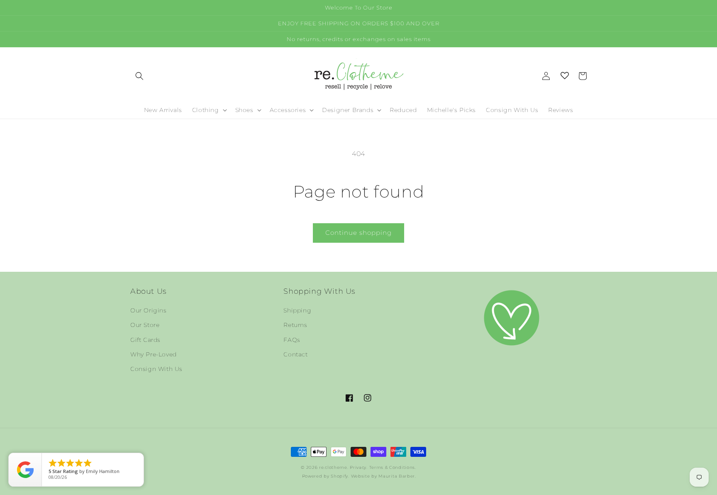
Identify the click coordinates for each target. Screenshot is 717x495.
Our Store (144, 325)
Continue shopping (358, 233)
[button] (139, 76)
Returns (295, 325)
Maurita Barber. (397, 476)
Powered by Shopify (325, 476)
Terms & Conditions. (392, 467)
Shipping (297, 310)
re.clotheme (333, 467)
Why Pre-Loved (153, 354)
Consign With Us (156, 369)
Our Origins (148, 310)
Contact (295, 354)
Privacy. (359, 467)
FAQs (291, 340)
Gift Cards (145, 340)
